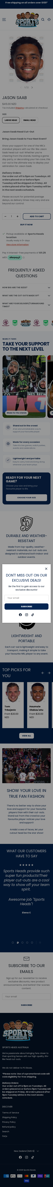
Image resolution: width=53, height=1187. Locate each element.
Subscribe (26, 606)
